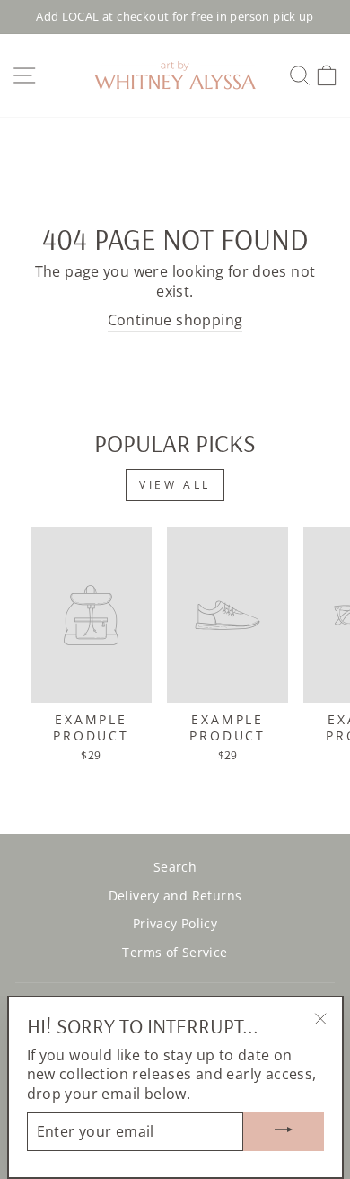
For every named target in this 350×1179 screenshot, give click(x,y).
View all (175, 484)
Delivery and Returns (175, 895)
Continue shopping (175, 320)
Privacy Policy (175, 923)
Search (175, 866)
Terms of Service (174, 952)
